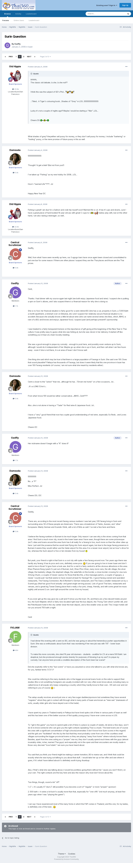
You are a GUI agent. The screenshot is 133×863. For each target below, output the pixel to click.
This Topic (118, 14)
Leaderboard (34, 20)
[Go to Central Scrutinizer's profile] (15, 254)
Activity (18, 14)
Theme (61, 854)
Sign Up (125, 5)
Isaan (30, 47)
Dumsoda (15, 150)
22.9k (16, 89)
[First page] (5, 56)
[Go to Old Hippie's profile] (15, 76)
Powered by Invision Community (66, 859)
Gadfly (17, 44)
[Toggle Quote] (32, 74)
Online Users (19, 20)
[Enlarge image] (68, 92)
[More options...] (126, 66)
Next (29, 57)
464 (16, 650)
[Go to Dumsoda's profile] (15, 159)
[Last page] (35, 56)
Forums (5, 20)
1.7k (16, 306)
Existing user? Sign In (106, 5)
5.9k (16, 268)
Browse (7, 14)
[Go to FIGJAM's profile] (15, 637)
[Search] (128, 14)
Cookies (71, 854)
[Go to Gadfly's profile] (7, 45)
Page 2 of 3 (45, 57)
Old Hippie (15, 66)
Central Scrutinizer (15, 244)
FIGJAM (14, 627)
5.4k (16, 173)
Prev (11, 57)
